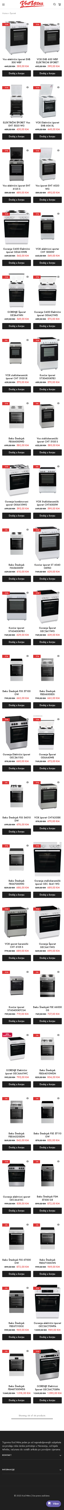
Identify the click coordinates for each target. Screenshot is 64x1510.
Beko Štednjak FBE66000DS (47, 693)
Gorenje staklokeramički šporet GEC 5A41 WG (47, 882)
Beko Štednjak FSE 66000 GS (47, 1008)
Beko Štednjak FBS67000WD (16, 882)
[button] (16, 73)
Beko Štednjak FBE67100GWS (47, 1261)
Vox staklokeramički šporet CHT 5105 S (47, 440)
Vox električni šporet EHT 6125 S (16, 187)
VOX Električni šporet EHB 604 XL (47, 124)
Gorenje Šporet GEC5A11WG (47, 629)
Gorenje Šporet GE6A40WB (47, 756)
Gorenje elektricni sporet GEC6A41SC (16, 1198)
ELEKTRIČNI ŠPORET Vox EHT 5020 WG (16, 124)
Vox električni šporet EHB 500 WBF (16, 61)
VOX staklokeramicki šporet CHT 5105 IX (16, 377)
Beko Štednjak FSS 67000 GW (16, 1261)
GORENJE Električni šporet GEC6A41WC (16, 1072)
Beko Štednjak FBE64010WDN (47, 1072)
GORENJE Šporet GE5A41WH (16, 313)
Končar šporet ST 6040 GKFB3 (47, 566)
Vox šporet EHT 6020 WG (47, 187)
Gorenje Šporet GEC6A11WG (47, 945)
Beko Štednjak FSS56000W (16, 566)
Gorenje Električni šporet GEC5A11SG (16, 756)
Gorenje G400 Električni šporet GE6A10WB (16, 250)
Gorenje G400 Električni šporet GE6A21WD (47, 313)
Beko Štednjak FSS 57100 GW (17, 693)
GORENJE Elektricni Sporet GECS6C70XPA (47, 1388)
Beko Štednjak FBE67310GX (16, 1324)
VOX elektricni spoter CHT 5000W (47, 250)
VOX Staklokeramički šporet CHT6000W (47, 503)
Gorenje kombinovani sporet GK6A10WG (16, 503)
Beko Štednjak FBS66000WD (16, 440)
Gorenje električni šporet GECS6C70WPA (47, 1324)
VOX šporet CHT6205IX (47, 817)
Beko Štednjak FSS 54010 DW (17, 819)
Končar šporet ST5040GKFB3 (47, 377)
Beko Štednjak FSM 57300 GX (47, 1198)
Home (5, 13)
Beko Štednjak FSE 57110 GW (47, 1135)
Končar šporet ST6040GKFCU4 (16, 1008)
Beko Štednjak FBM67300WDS (16, 1388)
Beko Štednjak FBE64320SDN (16, 1135)
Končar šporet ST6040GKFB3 (16, 629)
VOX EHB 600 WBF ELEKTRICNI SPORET (47, 61)
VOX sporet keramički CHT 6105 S (16, 945)
